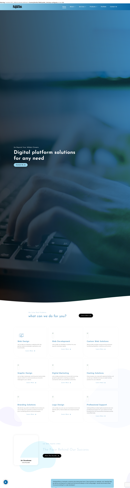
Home (64, 7)
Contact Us (113, 7)
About (72, 7)
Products (93, 7)
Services (82, 7)
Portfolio (103, 7)
